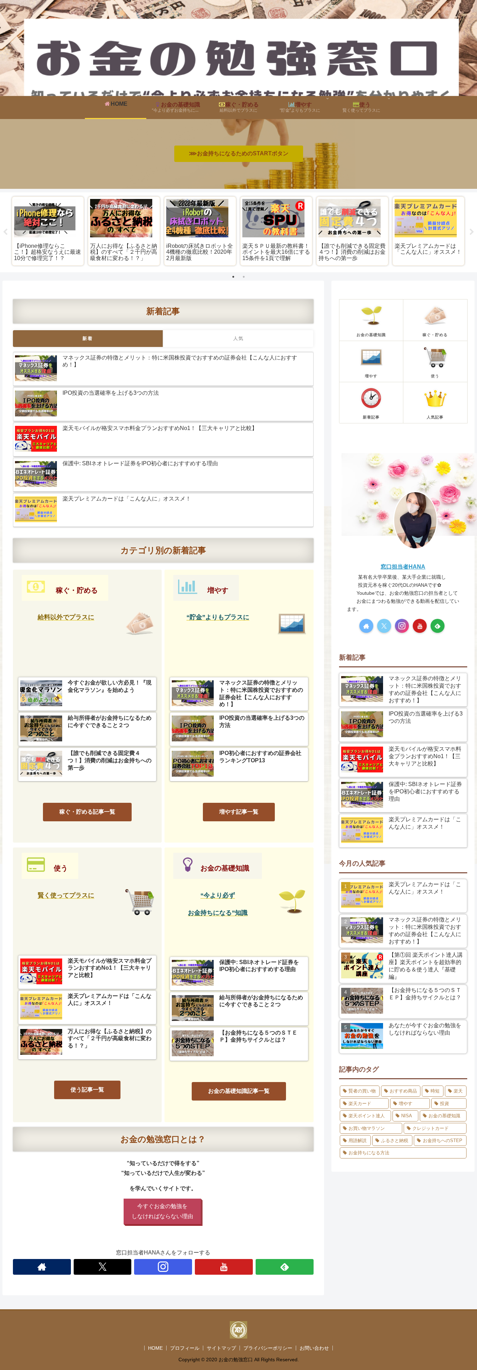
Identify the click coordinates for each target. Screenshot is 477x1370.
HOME (155, 1348)
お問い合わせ (314, 1348)
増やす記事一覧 (238, 812)
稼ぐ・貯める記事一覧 (87, 812)
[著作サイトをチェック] (42, 1267)
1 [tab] (233, 276)
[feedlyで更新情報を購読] (285, 1267)
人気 (238, 338)
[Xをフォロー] (103, 1267)
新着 (87, 338)
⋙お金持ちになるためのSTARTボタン (238, 153)
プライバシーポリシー (267, 1348)
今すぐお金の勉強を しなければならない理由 (162, 1211)
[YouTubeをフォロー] (224, 1267)
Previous (5, 232)
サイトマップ (221, 1348)
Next (471, 232)
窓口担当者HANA (403, 567)
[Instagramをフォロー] (163, 1267)
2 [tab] (243, 276)
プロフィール (184, 1348)
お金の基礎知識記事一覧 (239, 1091)
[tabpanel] (48, 231)
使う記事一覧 (87, 1090)
